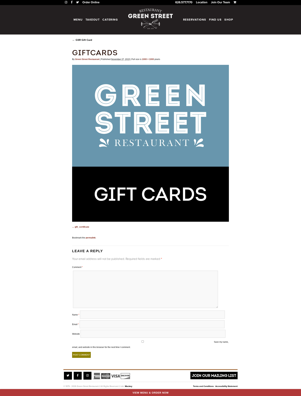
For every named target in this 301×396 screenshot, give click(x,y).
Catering (110, 19)
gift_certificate (82, 227)
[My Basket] (234, 2)
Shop (228, 19)
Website (76, 334)
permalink (91, 238)
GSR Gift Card (82, 40)
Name (75, 315)
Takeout (93, 19)
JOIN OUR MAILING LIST (214, 375)
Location (201, 2)
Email (75, 324)
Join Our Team (220, 2)
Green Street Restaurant (87, 59)
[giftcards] (150, 143)
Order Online (90, 2)
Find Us (215, 19)
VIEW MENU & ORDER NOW (151, 392)
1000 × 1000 (148, 59)
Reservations (194, 19)
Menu (78, 19)
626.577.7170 (183, 2)
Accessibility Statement (226, 386)
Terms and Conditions (203, 386)
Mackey (128, 386)
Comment (77, 267)
